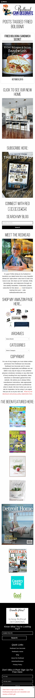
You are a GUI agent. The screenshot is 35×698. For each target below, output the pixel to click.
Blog (17, 655)
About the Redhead (17, 658)
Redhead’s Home (17, 651)
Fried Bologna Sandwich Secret (18, 37)
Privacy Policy (17, 664)
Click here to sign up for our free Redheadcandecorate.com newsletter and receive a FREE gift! (16, 692)
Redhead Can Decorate (17, 648)
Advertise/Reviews (17, 661)
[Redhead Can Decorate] (17, 10)
